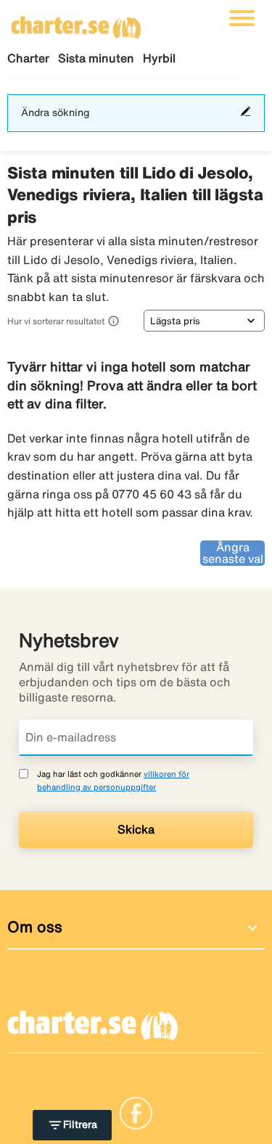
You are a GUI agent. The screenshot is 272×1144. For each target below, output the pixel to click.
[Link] (136, 1112)
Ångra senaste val (232, 552)
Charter (28, 58)
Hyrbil (159, 58)
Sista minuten (96, 58)
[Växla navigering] (242, 18)
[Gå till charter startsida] (76, 22)
